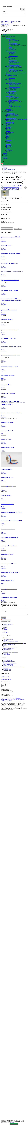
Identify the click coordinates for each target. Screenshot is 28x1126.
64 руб (2, 540)
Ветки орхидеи (13, 71)
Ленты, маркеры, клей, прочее (13, 101)
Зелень (8, 38)
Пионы (8, 131)
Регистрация (13, 21)
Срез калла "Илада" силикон (9, 310)
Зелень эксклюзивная (14, 44)
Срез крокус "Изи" (6, 384)
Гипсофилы (9, 146)
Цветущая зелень (13, 56)
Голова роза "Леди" (6, 439)
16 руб (2, 548)
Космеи (8, 151)
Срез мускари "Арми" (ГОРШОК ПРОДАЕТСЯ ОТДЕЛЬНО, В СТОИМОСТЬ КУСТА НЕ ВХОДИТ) (13, 403)
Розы (7, 134)
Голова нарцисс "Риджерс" (8, 486)
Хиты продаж (9, 110)
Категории (6, 111)
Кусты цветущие (13, 41)
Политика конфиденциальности (10, 698)
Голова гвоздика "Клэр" (7, 447)
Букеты (8, 79)
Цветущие (11, 69)
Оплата (5, 154)
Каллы (8, 136)
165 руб (2, 239)
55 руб (2, 506)
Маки (7, 137)
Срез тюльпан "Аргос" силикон (9, 290)
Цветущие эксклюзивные (15, 67)
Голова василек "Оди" (7, 422)
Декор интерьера (10, 113)
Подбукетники (12, 91)
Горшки (11, 107)
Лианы (11, 54)
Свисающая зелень (11, 50)
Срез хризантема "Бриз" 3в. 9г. (9, 263)
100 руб (2, 387)
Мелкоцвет (12, 81)
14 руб (2, 480)
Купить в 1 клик (17, 228)
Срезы (10, 76)
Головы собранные (13, 84)
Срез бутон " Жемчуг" (7, 319)
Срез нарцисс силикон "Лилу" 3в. (10, 355)
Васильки (8, 133)
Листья (8, 57)
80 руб (2, 523)
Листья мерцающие (14, 65)
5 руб (2, 433)
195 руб (2, 312)
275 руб (2, 293)
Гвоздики (8, 128)
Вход (19, 21)
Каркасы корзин (13, 98)
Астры (8, 141)
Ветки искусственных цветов (13, 66)
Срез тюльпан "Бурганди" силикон (10, 253)
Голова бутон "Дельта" (7, 477)
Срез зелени (12, 39)
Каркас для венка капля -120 (9, 589)
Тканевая (11, 53)
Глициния (8, 145)
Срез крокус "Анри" (6, 245)
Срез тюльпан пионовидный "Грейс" (11, 412)
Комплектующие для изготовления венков (16, 119)
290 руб (2, 378)
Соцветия (11, 61)
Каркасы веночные (14, 97)
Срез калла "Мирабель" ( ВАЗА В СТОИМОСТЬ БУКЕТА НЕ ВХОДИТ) (11, 299)
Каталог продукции (10, 36)
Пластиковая (12, 52)
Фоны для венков (13, 100)
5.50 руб (3, 442)
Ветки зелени (12, 48)
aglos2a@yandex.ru (5, 681)
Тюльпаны (8, 140)
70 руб (2, 472)
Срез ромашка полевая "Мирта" (10, 280)
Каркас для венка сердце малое (9, 537)
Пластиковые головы (14, 87)
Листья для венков (13, 63)
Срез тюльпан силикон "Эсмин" (10, 330)
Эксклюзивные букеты (12, 75)
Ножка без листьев (6, 495)
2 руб (2, 425)
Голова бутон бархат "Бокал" (9, 545)
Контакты (5, 158)
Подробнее (3, 241)
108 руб (2, 591)
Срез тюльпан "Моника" (8, 375)
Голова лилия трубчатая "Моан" (10, 572)
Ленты (10, 103)
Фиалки (8, 149)
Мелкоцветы (12, 78)
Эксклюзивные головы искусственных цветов (14, 643)
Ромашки (8, 127)
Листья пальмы (10, 132)
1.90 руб (3, 566)
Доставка (5, 155)
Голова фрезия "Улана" (7, 554)
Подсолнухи (9, 125)
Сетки (10, 105)
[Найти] (23, 9)
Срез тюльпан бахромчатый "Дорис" (11, 346)
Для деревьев (12, 49)
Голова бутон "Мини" (7, 430)
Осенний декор (10, 122)
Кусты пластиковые (14, 40)
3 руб (2, 515)
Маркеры (11, 102)
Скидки (5, 153)
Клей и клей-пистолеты (15, 106)
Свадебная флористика (12, 114)
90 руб (2, 369)
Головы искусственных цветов (14, 83)
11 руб (2, 450)
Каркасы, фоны (10, 96)
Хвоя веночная (10, 92)
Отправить (3, 616)
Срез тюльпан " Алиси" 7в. (8, 338)
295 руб (2, 303)
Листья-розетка (13, 59)
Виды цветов (6, 124)
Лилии (8, 142)
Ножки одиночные (13, 89)
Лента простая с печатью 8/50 (9, 597)
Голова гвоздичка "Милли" (8, 564)
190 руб (2, 248)
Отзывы (5, 156)
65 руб (2, 285)
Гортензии (8, 147)
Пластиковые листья (14, 62)
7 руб (2, 557)
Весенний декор (10, 123)
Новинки (8, 109)
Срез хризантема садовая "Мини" (10, 237)
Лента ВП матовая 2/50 (7, 504)
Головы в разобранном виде (16, 85)
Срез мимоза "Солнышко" (8, 393)
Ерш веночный (13, 94)
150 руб (2, 360)
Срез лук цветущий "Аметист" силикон (12, 271)
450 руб (2, 341)
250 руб (2, 266)
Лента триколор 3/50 (6, 469)
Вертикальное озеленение (12, 115)
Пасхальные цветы (11, 118)
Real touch (8, 120)
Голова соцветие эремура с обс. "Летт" (11, 512)
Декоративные (12, 58)
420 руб (2, 349)
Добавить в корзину (7, 228)
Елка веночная (12, 93)
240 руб (2, 600)
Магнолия (8, 144)
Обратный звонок (5, 21)
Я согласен (14, 1123)
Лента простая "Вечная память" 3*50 (11, 520)
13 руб (2, 583)
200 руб (2, 324)
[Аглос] (4, 34)
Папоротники (9, 138)
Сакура (8, 129)
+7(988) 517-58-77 (5, 24)
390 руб (2, 256)
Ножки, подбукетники (12, 88)
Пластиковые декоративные (16, 70)
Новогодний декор (11, 116)
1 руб (2, 498)
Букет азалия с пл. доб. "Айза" (9, 366)
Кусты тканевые (13, 43)
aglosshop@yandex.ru (6, 679)
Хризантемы (9, 150)
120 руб (2, 274)
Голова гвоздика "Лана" (8, 580)
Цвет (4, 11)
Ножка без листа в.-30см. (8, 529)
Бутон (10, 80)
